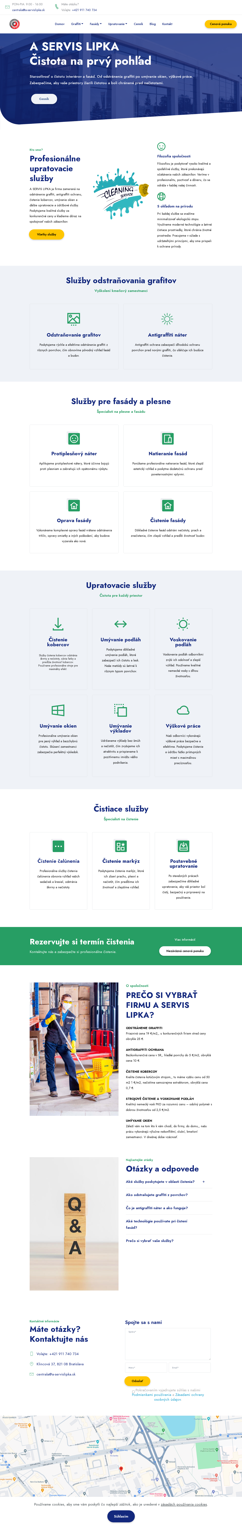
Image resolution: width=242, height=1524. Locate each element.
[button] (169, 1181)
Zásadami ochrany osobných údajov (179, 1397)
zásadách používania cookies (184, 1504)
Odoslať (137, 1381)
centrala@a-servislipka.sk (28, 10)
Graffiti (76, 24)
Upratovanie (116, 24)
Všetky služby (46, 234)
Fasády (94, 24)
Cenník (138, 24)
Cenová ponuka (221, 24)
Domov (60, 24)
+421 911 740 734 (84, 10)
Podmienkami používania (151, 1394)
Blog (153, 24)
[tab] (169, 1181)
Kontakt (167, 24)
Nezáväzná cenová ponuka (185, 951)
